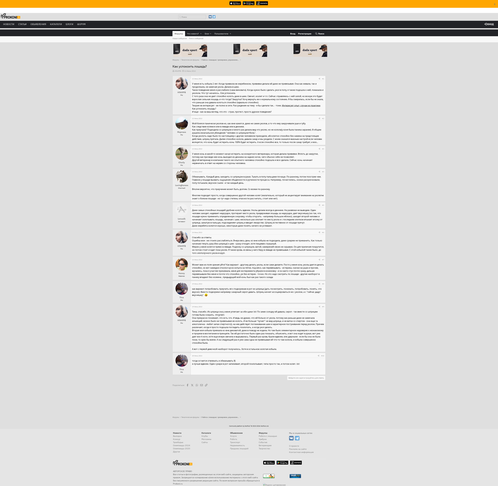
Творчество (264, 448)
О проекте (294, 446)
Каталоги (56, 24)
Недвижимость (237, 445)
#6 (323, 232)
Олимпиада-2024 (181, 445)
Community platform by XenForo (249, 426)
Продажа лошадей (239, 448)
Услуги (233, 436)
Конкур (176, 439)
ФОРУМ (81, 24)
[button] (201, 33)
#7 (323, 260)
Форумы (178, 33)
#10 (322, 356)
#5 (323, 205)
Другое (176, 451)
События (263, 442)
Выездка (177, 436)
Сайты (205, 442)
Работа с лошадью (268, 436)
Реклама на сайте (298, 449)
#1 (323, 79)
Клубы (205, 436)
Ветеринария (265, 445)
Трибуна (263, 439)
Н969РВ (178, 71)
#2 (323, 118)
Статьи (22, 24)
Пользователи (221, 33)
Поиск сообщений (196, 38)
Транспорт (235, 442)
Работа (233, 439)
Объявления (38, 24)
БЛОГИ (69, 24)
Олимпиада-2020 (181, 448)
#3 (323, 149)
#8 (323, 284)
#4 (323, 172)
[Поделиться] (319, 79)
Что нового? (193, 33)
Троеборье (178, 442)
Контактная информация (301, 452)
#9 (323, 307)
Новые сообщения (179, 38)
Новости (8, 24)
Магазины (206, 439)
